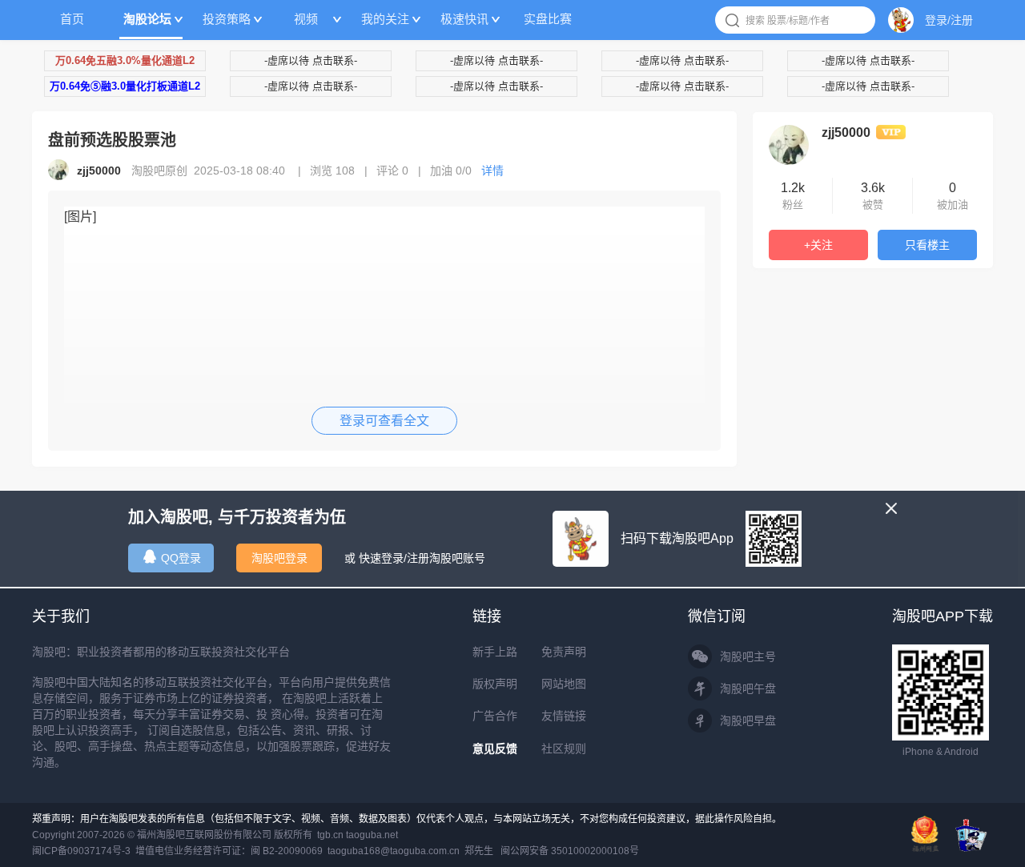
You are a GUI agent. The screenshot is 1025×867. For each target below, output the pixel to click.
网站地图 (563, 683)
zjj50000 (846, 132)
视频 (306, 19)
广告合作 (494, 715)
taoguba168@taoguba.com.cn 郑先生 (410, 851)
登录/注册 (949, 20)
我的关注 (385, 19)
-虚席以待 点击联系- (310, 60)
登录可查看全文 (384, 420)
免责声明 (563, 651)
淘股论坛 (147, 19)
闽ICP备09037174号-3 (81, 851)
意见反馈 (494, 748)
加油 (451, 170)
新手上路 (494, 651)
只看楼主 (927, 245)
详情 (492, 170)
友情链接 (563, 715)
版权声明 (494, 683)
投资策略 (227, 19)
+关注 (818, 245)
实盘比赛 (548, 19)
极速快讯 (464, 19)
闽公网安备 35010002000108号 (569, 851)
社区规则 (563, 748)
